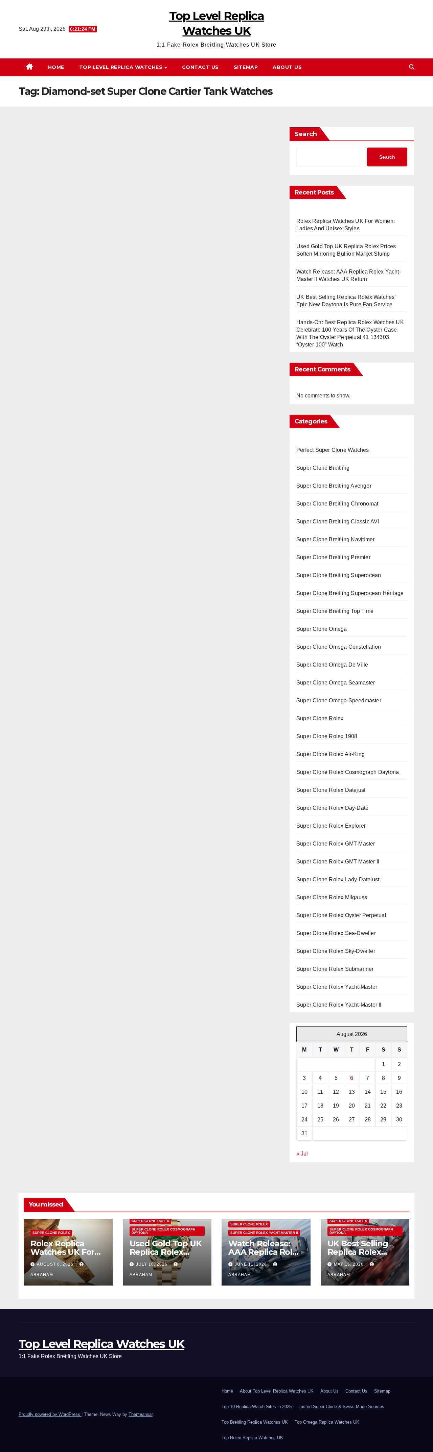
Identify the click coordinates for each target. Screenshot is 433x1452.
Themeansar (141, 1414)
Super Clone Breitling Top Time (334, 611)
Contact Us (200, 67)
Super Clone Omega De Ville (332, 665)
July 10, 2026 (152, 1264)
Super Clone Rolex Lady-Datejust (337, 879)
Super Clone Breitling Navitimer (335, 539)
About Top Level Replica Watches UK (277, 1391)
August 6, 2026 (56, 1264)
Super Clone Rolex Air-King (330, 754)
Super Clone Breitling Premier (333, 557)
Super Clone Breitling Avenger (333, 486)
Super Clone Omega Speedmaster (338, 700)
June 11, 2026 (251, 1264)
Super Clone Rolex (319, 718)
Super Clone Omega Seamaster (335, 682)
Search (306, 134)
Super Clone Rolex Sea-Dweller (336, 933)
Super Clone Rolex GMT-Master (335, 844)
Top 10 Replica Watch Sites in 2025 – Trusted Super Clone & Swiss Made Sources (303, 1406)
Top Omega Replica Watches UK (327, 1422)
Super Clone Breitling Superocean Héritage (350, 593)
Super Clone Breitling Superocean (338, 575)
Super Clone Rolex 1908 (326, 736)
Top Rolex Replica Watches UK (252, 1437)
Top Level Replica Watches (121, 67)
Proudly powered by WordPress (50, 1414)
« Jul (302, 1154)
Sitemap (246, 67)
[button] (411, 67)
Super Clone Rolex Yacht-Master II (339, 1005)
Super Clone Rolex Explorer (331, 826)
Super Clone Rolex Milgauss (331, 897)
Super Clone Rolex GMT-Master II (337, 861)
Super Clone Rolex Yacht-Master (336, 987)
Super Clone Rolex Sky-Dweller (335, 951)
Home (56, 67)
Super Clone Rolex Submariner (335, 969)
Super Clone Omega (321, 629)
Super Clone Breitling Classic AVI (337, 521)
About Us (287, 67)
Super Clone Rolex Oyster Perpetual (341, 915)
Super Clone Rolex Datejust (330, 790)
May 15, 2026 (349, 1264)
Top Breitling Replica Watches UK (255, 1422)
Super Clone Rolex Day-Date (332, 808)
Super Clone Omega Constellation (338, 647)
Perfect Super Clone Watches (332, 450)
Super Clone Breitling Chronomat (337, 504)
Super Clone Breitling (322, 468)
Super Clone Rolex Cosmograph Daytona (347, 772)
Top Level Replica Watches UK (101, 1344)
